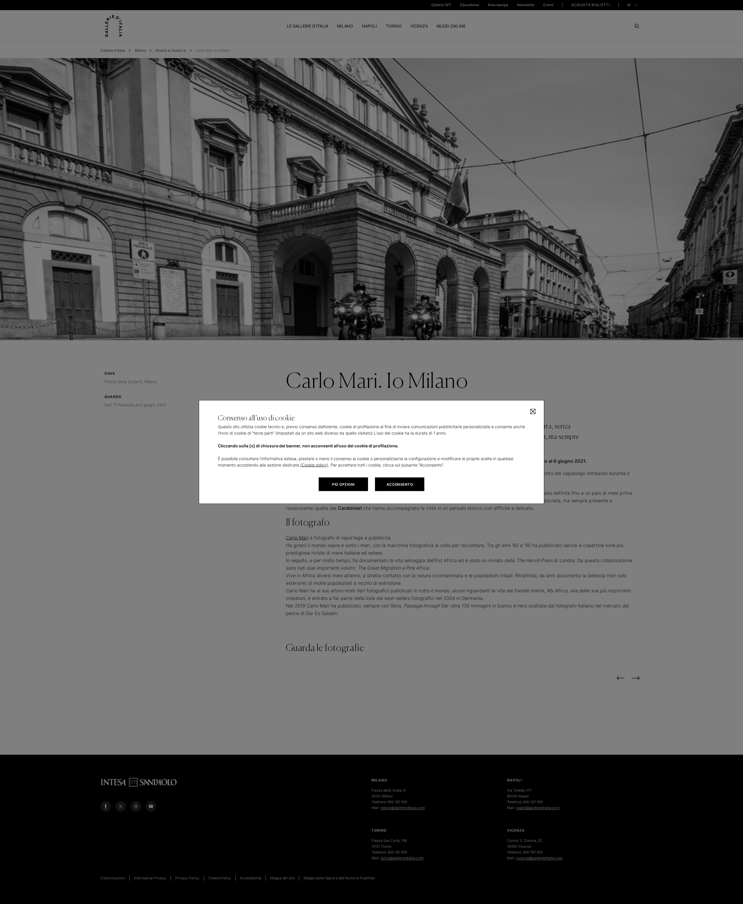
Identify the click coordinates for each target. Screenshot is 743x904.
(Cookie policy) (314, 464)
